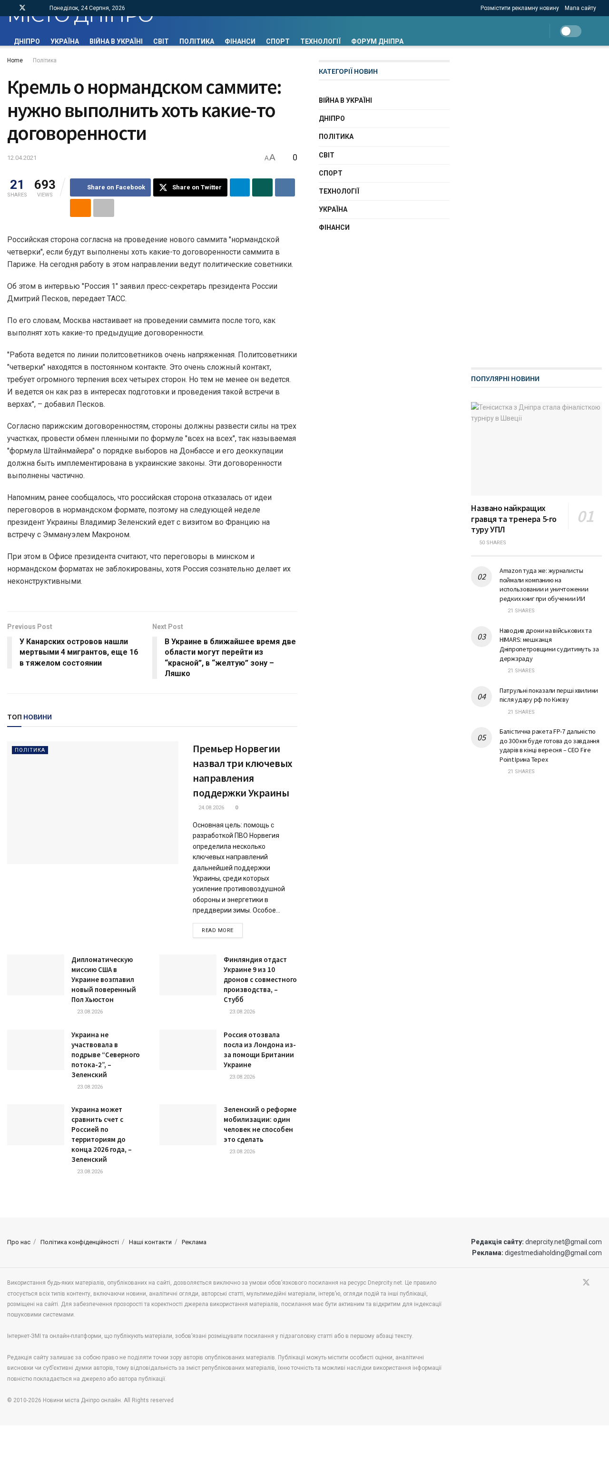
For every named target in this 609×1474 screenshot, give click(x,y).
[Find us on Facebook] (9, 8)
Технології (320, 41)
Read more (222, 930)
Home (15, 60)
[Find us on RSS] (35, 8)
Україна (64, 41)
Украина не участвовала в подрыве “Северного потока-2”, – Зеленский (105, 1054)
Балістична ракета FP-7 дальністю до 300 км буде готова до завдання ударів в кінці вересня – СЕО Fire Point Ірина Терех (549, 745)
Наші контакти (150, 1242)
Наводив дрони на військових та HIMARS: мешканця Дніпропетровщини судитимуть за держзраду (549, 644)
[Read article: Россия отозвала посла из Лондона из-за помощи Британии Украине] (187, 1050)
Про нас (18, 1242)
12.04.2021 (22, 157)
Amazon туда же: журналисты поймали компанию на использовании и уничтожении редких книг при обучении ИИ (544, 584)
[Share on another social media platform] (103, 208)
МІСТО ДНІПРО (80, 16)
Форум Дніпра (377, 41)
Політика (196, 41)
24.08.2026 (210, 808)
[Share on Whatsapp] (262, 187)
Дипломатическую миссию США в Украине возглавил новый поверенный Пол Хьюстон (103, 979)
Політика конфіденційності (79, 1242)
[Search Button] (598, 31)
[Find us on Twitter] (22, 8)
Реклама (194, 1242)
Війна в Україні (116, 41)
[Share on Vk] (285, 187)
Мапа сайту (580, 8)
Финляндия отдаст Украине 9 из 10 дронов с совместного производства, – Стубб (260, 979)
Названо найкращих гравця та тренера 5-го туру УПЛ (514, 518)
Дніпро (27, 41)
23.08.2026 (89, 1012)
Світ (161, 41)
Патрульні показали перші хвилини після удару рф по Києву (549, 695)
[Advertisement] (540, 202)
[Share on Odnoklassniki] (80, 208)
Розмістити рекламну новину (520, 8)
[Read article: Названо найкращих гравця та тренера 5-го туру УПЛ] (536, 449)
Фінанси (240, 41)
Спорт (278, 41)
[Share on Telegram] (240, 187)
